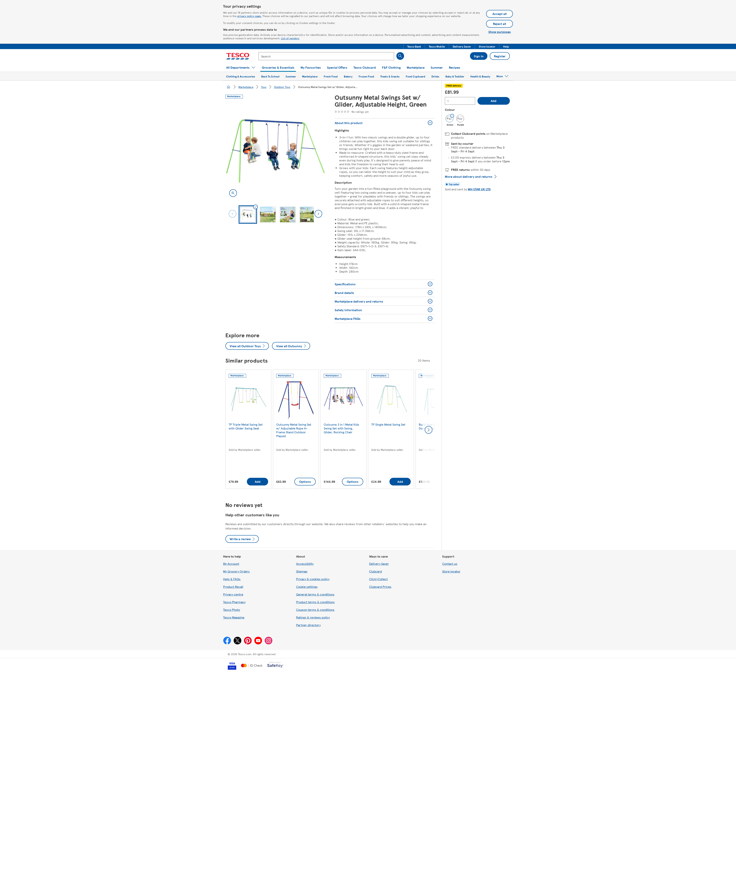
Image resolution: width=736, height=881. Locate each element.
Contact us (449, 563)
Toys (263, 87)
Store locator (451, 571)
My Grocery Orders (236, 571)
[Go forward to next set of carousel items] (428, 430)
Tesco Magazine (233, 617)
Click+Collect (378, 579)
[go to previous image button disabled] (232, 214)
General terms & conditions (315, 594)
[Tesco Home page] (237, 56)
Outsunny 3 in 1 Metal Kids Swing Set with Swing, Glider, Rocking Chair (341, 428)
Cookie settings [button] (307, 586)
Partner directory (308, 625)
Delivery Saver (379, 563)
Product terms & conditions (315, 602)
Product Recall (233, 586)
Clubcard (375, 571)
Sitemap (301, 571)
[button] (414, 46)
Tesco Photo (231, 609)
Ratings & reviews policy (313, 617)
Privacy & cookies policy (312, 579)
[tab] (248, 214)
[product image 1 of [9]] (275, 151)
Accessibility (305, 563)
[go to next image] (318, 214)
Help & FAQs (232, 579)
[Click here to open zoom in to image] (233, 193)
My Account (231, 563)
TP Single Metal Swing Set (388, 424)
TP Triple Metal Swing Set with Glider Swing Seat (246, 426)
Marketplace (245, 87)
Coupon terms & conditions (315, 609)
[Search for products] (400, 56)
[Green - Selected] (449, 118)
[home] (228, 87)
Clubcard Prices (380, 586)
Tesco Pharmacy (234, 602)
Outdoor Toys (282, 87)
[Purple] (460, 118)
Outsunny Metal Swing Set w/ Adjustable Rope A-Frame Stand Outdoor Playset (293, 430)
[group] (248, 430)
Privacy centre (233, 594)
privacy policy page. (249, 16)
